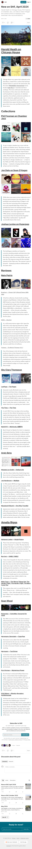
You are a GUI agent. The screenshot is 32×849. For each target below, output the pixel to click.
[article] (16, 788)
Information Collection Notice (15, 739)
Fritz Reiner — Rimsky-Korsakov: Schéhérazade (12, 694)
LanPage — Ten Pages (8, 387)
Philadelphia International (16, 86)
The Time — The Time (8, 408)
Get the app (23, 842)
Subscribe (23, 2)
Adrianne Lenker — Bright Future (12, 539)
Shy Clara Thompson (11, 370)
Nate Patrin (6, 275)
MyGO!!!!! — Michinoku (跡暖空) (12, 427)
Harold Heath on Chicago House (11, 51)
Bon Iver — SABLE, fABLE (9, 556)
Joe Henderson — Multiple (10, 481)
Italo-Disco (11, 88)
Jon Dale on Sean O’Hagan (14, 170)
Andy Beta (6, 453)
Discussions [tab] (12, 780)
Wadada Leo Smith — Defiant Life (12, 470)
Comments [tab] (4, 761)
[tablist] (7, 761)
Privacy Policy (27, 739)
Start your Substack (12, 842)
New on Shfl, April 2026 (8, 784)
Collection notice (24, 838)
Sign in (29, 2)
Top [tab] (3, 780)
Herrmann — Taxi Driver (9, 651)
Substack (8, 846)
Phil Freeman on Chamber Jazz (14, 117)
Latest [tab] (6, 780)
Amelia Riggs (9, 522)
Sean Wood (7, 601)
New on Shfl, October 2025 (9, 795)
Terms (17, 838)
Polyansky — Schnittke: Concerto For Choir (14, 614)
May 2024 (4, 806)
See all (4, 817)
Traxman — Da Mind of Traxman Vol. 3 (12, 348)
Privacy (14, 838)
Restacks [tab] (11, 761)
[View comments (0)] (7, 22)
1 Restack (18, 745)
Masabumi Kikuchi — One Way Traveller (14, 506)
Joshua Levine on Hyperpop (15, 224)
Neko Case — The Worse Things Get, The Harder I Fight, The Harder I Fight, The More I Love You (16, 583)
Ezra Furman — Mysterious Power (12, 670)
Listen (28, 18)
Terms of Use (23, 738)
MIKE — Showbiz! (6, 320)
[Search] (29, 780)
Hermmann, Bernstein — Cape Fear (13, 636)
